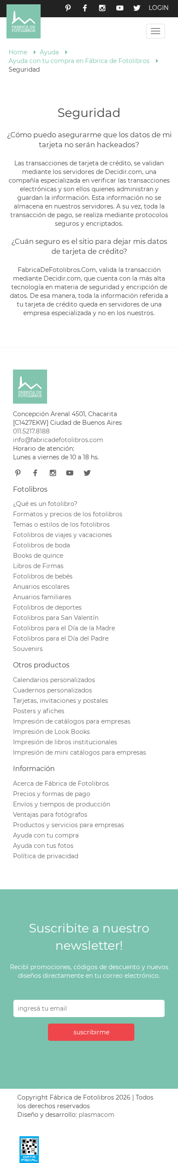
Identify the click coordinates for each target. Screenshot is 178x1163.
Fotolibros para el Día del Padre (60, 638)
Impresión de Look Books (51, 732)
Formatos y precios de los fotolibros (67, 514)
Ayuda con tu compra (46, 835)
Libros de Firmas (38, 566)
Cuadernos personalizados (52, 690)
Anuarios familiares (42, 597)
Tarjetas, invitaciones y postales (60, 701)
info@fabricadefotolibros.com (58, 440)
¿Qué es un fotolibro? (45, 504)
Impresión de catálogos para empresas (71, 721)
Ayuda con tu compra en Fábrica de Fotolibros (79, 61)
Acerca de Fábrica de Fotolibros (61, 783)
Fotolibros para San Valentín (56, 618)
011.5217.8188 (31, 431)
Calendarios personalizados (54, 680)
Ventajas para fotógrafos (50, 815)
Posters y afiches (38, 711)
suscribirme (91, 1032)
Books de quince (38, 555)
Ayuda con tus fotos (43, 846)
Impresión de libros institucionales (65, 742)
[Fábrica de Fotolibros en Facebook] (85, 8)
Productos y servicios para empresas (68, 825)
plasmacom (96, 1115)
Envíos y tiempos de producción (61, 804)
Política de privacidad (45, 856)
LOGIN (158, 8)
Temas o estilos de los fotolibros (61, 524)
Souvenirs (28, 649)
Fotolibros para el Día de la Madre (64, 628)
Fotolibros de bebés (43, 576)
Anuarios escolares (41, 587)
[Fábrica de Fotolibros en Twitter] (137, 8)
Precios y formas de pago (51, 794)
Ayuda (49, 52)
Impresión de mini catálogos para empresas (79, 752)
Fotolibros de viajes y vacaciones (62, 535)
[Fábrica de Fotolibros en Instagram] (102, 8)
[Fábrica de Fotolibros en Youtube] (119, 8)
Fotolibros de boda (41, 545)
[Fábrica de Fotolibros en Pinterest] (67, 8)
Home (18, 52)
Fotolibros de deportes (47, 607)
